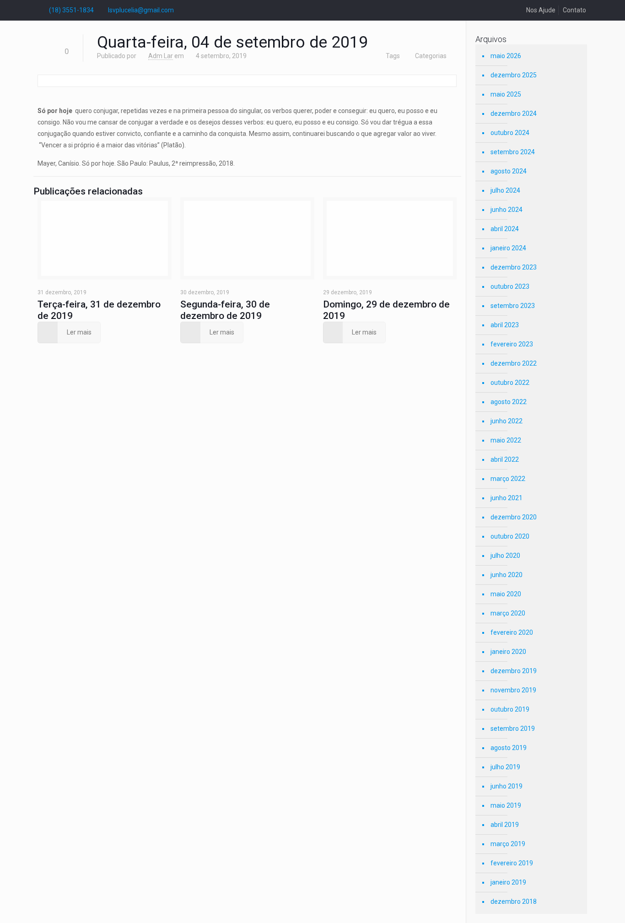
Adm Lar (160, 55)
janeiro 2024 (508, 248)
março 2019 (507, 843)
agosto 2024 (508, 171)
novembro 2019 (513, 690)
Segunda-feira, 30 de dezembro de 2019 (225, 310)
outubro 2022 (509, 382)
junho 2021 (506, 498)
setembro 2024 (512, 152)
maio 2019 (505, 805)
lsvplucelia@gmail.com (141, 10)
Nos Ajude (540, 10)
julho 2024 (505, 190)
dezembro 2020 (513, 517)
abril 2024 (504, 228)
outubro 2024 (509, 132)
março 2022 (507, 478)
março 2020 (507, 613)
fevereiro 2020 (511, 632)
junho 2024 (506, 209)
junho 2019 (506, 786)
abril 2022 (504, 459)
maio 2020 (505, 594)
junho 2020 (506, 574)
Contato (574, 10)
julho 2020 (505, 555)
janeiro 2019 (508, 882)
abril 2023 (504, 325)
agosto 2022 (508, 401)
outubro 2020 (509, 536)
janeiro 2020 (508, 651)
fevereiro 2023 (511, 344)
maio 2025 (505, 94)
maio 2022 (505, 440)
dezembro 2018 (513, 901)
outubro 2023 (509, 286)
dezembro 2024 (513, 113)
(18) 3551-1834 (71, 10)
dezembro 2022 (513, 363)
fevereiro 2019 (511, 863)
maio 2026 (505, 55)
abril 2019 (504, 824)
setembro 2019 (512, 728)
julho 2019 (505, 767)
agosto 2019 (508, 747)
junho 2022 (506, 421)
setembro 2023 (512, 305)
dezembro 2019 (513, 671)
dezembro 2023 (513, 267)
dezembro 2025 (513, 75)
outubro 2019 (509, 709)
